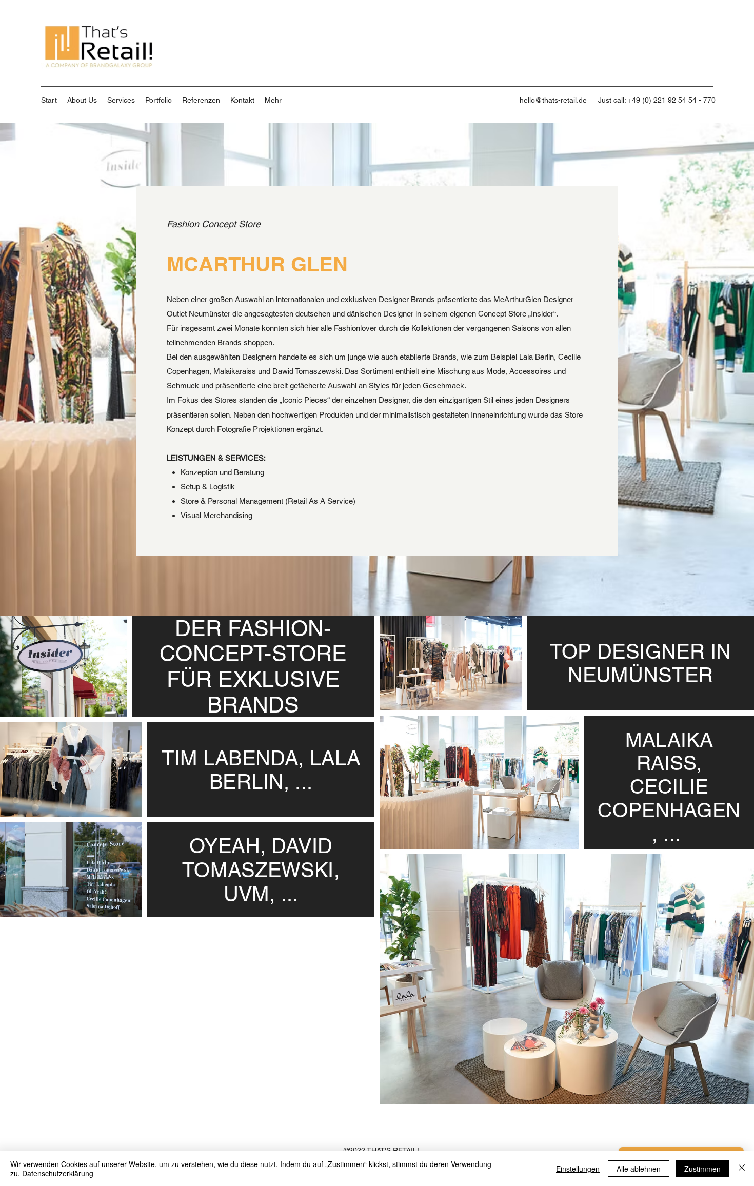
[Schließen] (742, 1168)
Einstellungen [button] (578, 1168)
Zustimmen (702, 1168)
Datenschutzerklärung (57, 1173)
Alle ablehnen (639, 1168)
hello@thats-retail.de (553, 100)
